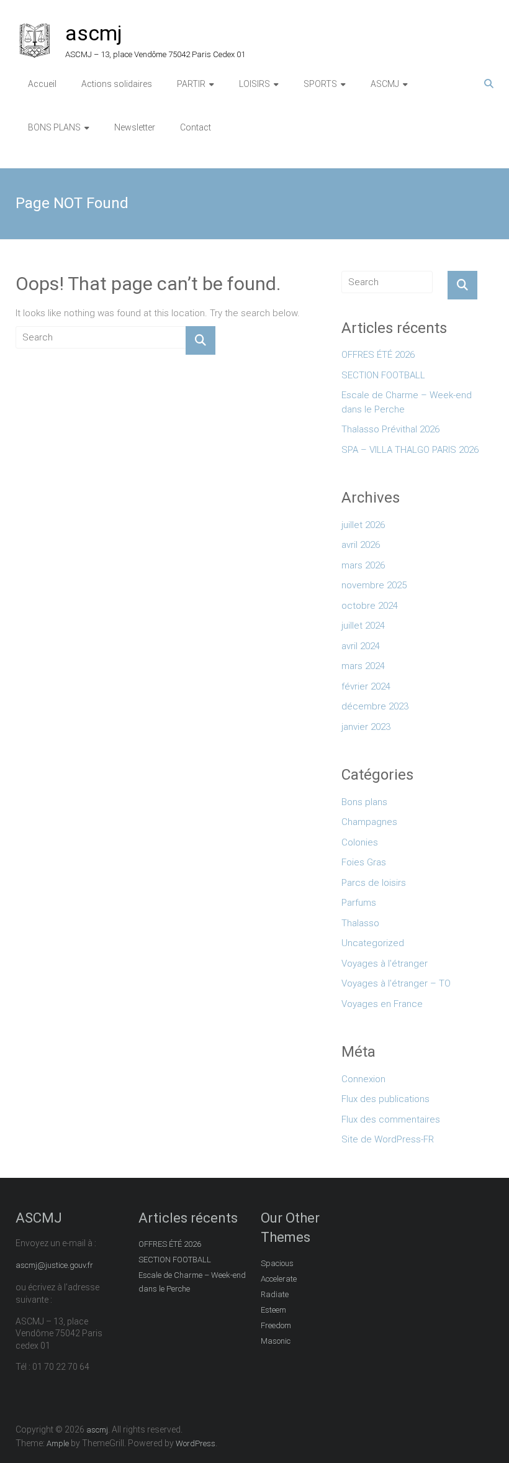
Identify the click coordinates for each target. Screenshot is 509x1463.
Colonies (359, 842)
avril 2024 (360, 646)
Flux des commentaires (390, 1119)
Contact (195, 127)
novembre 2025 (374, 585)
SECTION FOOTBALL (383, 375)
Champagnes (369, 821)
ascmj (93, 33)
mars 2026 (363, 565)
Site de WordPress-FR (387, 1139)
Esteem (273, 1310)
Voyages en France (382, 1004)
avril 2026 (360, 544)
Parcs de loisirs (373, 882)
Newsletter (134, 127)
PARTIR (191, 84)
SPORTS (320, 84)
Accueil (42, 84)
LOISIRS (254, 84)
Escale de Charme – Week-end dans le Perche (406, 402)
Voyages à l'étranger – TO (396, 983)
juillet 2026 (363, 525)
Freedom (276, 1325)
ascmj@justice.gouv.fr (54, 1265)
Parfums (358, 902)
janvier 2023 (365, 726)
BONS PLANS (54, 127)
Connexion (363, 1079)
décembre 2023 (374, 706)
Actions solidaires (116, 84)
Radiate (275, 1294)
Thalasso (360, 923)
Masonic (276, 1341)
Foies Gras (363, 862)
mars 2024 (363, 666)
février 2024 (365, 686)
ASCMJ (385, 84)
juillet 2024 (363, 625)
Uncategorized (372, 943)
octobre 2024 (369, 605)
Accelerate (279, 1278)
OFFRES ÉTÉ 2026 (378, 354)
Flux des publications (385, 1099)
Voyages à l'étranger (384, 963)
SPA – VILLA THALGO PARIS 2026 (410, 449)
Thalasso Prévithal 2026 (390, 429)
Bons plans (364, 802)
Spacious (277, 1263)
